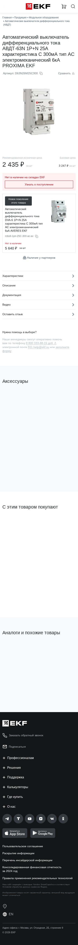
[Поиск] (73, 6)
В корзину (18, 472)
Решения (14, 767)
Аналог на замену (16, 646)
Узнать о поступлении (39, 184)
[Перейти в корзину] (64, 6)
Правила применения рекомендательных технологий (37, 878)
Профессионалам (20, 758)
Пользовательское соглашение (22, 846)
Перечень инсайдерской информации (27, 860)
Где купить (15, 797)
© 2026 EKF (9, 932)
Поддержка (15, 777)
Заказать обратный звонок (26, 735)
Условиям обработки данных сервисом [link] (21, 887)
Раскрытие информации (18, 853)
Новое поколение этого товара (18, 201)
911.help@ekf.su (38, 347)
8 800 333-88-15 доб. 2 (41, 343)
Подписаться (17, 746)
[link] (7, 818)
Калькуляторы (17, 787)
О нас (11, 806)
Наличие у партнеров (41, 257)
